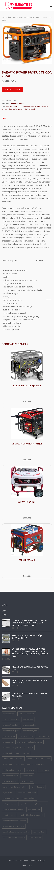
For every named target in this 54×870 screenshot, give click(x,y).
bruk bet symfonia (26, 736)
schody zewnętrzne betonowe (14, 820)
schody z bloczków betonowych (31, 815)
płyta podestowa (9, 804)
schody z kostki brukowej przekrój (16, 832)
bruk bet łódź (8, 742)
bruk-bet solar (28, 719)
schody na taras (9, 815)
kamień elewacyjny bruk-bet (14, 747)
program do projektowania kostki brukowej (18, 109)
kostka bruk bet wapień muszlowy (16, 753)
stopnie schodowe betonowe (14, 837)
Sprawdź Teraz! (12, 89)
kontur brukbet (28, 106)
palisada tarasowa (10, 781)
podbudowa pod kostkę (27, 792)
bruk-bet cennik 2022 (11, 719)
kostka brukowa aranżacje (13, 759)
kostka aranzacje (41, 106)
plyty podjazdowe (37, 787)
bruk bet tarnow (43, 736)
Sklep (4, 611)
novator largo (44, 770)
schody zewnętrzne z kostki (13, 826)
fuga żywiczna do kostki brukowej (29, 742)
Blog (4, 614)
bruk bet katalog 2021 (14, 106)
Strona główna (7, 17)
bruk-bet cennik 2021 (27, 714)
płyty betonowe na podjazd (13, 809)
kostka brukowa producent (13, 764)
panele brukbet (27, 781)
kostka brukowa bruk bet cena (38, 759)
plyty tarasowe (8, 792)
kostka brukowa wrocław (12, 770)
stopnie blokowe (39, 832)
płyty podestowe (34, 809)
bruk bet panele (9, 736)
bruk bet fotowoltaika (11, 725)
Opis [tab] (4, 118)
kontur (30, 747)
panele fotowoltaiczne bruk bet (15, 787)
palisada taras (27, 776)
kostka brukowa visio (35, 764)
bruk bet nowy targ (30, 731)
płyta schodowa (26, 804)
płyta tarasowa (41, 804)
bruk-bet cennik (9, 714)
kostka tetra (30, 770)
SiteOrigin (41, 860)
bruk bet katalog (29, 725)
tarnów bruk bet (35, 837)
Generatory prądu (21, 17)
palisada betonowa (10, 776)
